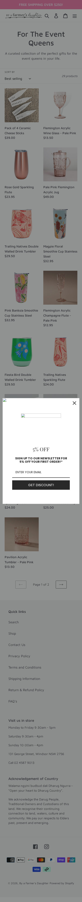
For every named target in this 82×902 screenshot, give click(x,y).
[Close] (74, 403)
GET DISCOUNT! (41, 485)
